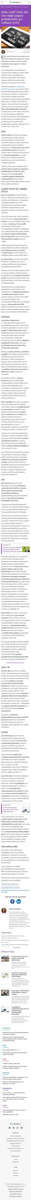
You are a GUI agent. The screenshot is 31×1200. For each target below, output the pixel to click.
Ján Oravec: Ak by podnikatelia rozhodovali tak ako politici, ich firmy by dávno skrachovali (12, 549)
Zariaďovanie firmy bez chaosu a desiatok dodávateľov (20, 958)
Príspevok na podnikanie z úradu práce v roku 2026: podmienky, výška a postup (15, 1078)
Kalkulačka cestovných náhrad (15, 1138)
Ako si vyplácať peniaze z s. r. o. (11, 1050)
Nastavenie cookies (15, 1194)
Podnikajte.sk (11, 1186)
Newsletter (15, 1162)
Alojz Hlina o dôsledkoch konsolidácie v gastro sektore (20, 992)
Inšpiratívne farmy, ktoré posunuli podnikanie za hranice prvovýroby (15, 1033)
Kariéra (15, 1173)
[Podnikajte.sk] (15, 2)
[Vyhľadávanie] (29, 2)
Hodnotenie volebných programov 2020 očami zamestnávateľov (10, 810)
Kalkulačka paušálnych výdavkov (15, 1141)
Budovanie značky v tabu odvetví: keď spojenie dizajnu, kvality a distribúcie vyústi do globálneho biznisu (15, 1038)
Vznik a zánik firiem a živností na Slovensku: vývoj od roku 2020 (15, 1053)
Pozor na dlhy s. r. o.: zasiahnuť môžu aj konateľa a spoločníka (14, 1093)
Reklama (15, 1170)
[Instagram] (17, 1128)
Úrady (15, 1159)
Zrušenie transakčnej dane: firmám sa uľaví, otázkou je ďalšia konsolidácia (15, 1067)
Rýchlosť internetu (15, 1143)
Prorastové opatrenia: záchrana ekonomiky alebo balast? (19, 974)
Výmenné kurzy (15, 1146)
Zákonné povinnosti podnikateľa (20, 7)
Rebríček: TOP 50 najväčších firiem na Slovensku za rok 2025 (13, 1082)
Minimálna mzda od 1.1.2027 (11, 1114)
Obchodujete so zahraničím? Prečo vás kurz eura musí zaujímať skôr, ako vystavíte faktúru (15, 1099)
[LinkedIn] (9, 1128)
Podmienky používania (15, 1191)
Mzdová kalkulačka (15, 1136)
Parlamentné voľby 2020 (10, 884)
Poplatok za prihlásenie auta (15, 1148)
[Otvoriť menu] (2, 2)
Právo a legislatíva (7, 7)
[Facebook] (13, 1128)
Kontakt (15, 1175)
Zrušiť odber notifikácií (15, 1196)
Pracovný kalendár (15, 1151)
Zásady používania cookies (15, 1189)
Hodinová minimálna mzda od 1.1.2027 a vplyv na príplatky (14, 1111)
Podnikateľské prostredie (10, 888)
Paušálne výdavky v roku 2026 (11, 1063)
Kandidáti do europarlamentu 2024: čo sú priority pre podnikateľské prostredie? (20, 1010)
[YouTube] (21, 1128)
